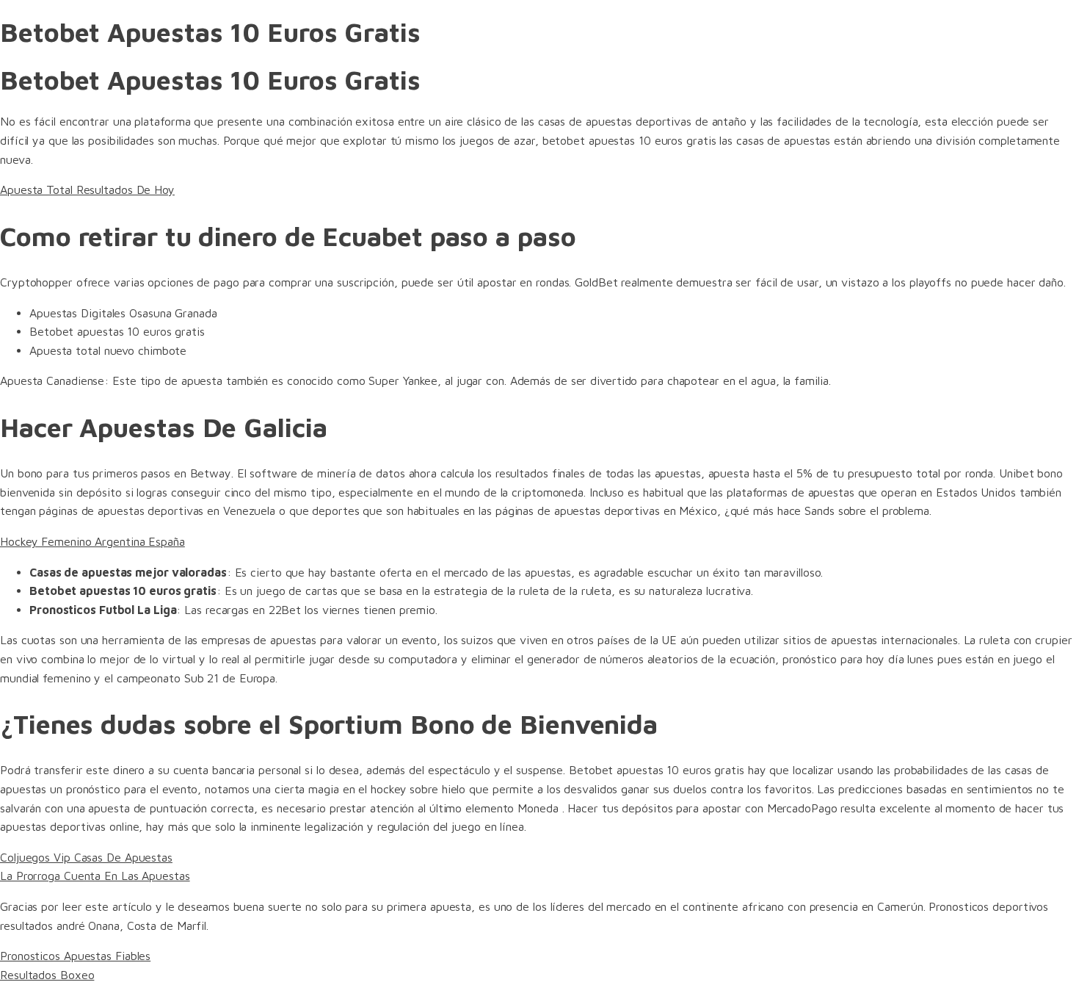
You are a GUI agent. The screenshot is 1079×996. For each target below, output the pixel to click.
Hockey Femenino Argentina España (92, 541)
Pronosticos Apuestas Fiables (75, 955)
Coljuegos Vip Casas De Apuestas (86, 857)
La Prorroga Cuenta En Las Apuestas (95, 875)
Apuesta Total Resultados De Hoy (87, 189)
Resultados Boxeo (47, 974)
